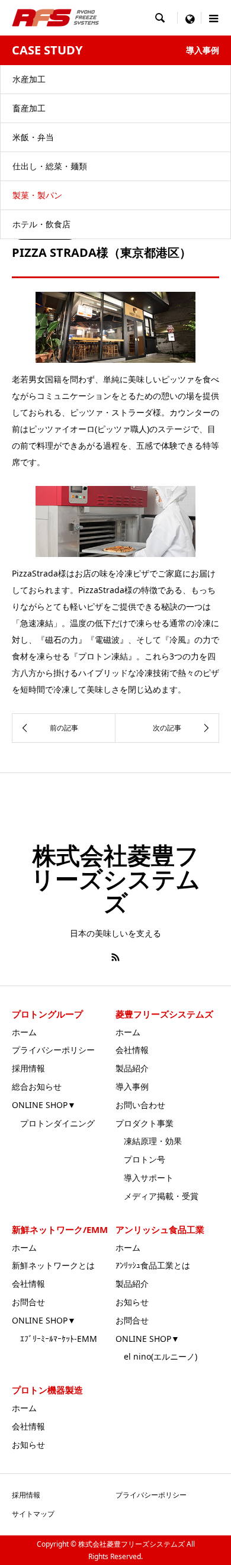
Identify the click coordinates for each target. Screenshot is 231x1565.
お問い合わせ (140, 1104)
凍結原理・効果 (149, 1141)
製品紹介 (132, 1068)
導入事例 (132, 1086)
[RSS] (115, 957)
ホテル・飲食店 (41, 224)
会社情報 (132, 1049)
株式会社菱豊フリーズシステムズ (115, 879)
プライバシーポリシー (53, 1049)
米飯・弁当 (33, 137)
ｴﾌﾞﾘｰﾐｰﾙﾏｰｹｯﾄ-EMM (54, 1338)
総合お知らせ (37, 1086)
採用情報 (28, 1068)
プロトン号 (140, 1159)
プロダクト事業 (145, 1123)
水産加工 (29, 79)
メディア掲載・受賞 (157, 1196)
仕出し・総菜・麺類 (49, 166)
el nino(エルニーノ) (156, 1356)
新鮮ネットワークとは (53, 1265)
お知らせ (132, 1302)
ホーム (24, 1032)
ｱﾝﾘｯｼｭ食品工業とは (153, 1265)
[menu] (189, 18)
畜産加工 (29, 108)
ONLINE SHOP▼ (44, 1104)
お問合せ (28, 1302)
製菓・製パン (37, 195)
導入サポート (145, 1177)
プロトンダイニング (53, 1123)
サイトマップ (33, 1514)
